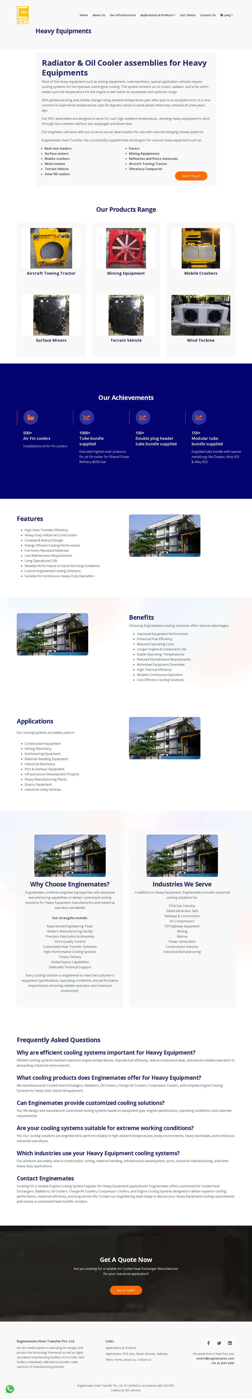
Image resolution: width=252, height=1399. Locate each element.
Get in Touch (191, 176)
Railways (162, 1354)
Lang (227, 15)
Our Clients (187, 15)
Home (84, 15)
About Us (99, 15)
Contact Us (208, 15)
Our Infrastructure (123, 15)
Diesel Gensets (145, 1354)
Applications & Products (156, 15)
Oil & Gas (128, 1354)
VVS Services (133, 1390)
